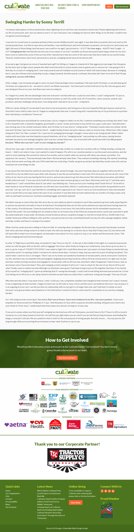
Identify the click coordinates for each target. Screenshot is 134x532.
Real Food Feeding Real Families (50, 510)
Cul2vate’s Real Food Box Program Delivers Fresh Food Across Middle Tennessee (51, 501)
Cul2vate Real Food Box (47, 6)
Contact (96, 5)
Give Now (75, 502)
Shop (90, 5)
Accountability (11, 501)
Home (7, 490)
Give (109, 6)
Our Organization (12, 493)
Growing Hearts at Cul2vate (48, 507)
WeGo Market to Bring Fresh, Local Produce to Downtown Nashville (49, 493)
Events (85, 5)
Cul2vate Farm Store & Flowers (68, 6)
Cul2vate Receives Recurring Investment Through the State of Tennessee (51, 515)
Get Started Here (67, 357)
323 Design (57, 528)
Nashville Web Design (73, 528)
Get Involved (122, 6)
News (7, 504)
